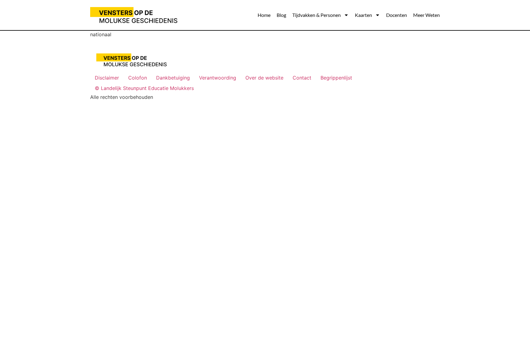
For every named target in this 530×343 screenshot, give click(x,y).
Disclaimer (107, 78)
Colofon (137, 78)
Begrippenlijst (336, 78)
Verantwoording (217, 78)
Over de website (264, 78)
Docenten (396, 15)
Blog (281, 15)
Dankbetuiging (173, 78)
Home (264, 15)
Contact (302, 78)
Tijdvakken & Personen (316, 15)
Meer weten (426, 15)
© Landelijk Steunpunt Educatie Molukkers (144, 88)
